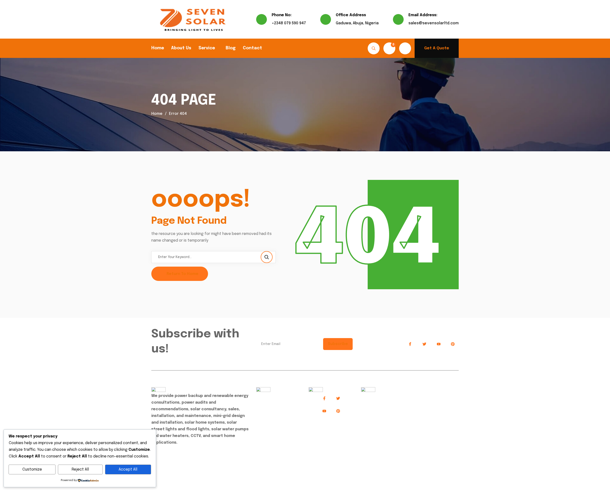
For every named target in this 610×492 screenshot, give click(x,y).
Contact (252, 48)
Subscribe (338, 344)
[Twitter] (424, 344)
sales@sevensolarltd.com (433, 23)
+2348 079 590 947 (289, 23)
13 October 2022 (408, 413)
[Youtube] (439, 344)
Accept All (128, 469)
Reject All (80, 469)
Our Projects (271, 416)
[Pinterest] (453, 344)
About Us (181, 48)
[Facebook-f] (410, 344)
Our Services (271, 405)
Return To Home (182, 274)
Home (157, 48)
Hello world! (374, 402)
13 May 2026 (376, 395)
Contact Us (270, 426)
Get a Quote (436, 48)
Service (206, 48)
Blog (231, 48)
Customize (32, 469)
